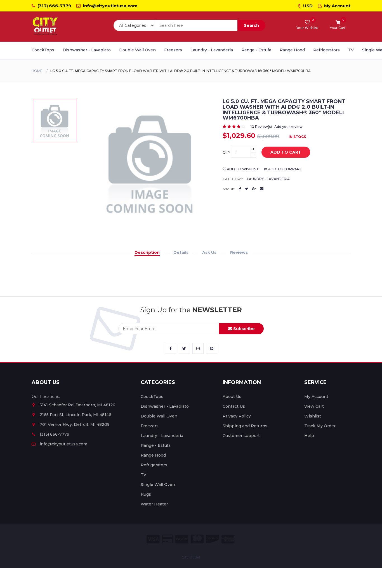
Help (309, 435)
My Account (336, 5)
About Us (232, 396)
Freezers (173, 49)
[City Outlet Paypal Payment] (181, 539)
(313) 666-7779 (53, 5)
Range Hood (292, 49)
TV (351, 49)
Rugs (146, 494)
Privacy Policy (237, 416)
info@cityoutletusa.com (110, 5)
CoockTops (43, 49)
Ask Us (209, 252)
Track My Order (320, 425)
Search (251, 25)
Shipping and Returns (245, 425)
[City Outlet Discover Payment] (212, 539)
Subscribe (243, 328)
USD (307, 5)
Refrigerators (326, 49)
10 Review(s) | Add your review (277, 127)
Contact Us (234, 406)
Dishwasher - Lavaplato (87, 49)
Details (180, 252)
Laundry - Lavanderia (211, 49)
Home (37, 71)
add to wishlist (242, 169)
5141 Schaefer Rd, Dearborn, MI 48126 (77, 404)
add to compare (284, 169)
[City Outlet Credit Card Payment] (167, 539)
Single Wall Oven (158, 484)
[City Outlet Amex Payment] (227, 539)
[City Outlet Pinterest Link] (211, 348)
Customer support (241, 435)
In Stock (297, 137)
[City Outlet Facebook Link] (170, 348)
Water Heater (154, 504)
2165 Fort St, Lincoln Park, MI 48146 (75, 414)
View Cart (314, 406)
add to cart (285, 152)
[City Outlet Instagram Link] (198, 348)
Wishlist (312, 416)
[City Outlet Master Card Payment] (197, 539)
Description (147, 252)
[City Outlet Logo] (46, 26)
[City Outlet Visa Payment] (153, 539)
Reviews (239, 252)
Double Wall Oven (137, 49)
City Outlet (191, 557)
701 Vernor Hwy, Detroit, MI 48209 (75, 424)
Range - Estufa (256, 49)
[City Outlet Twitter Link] (184, 348)
